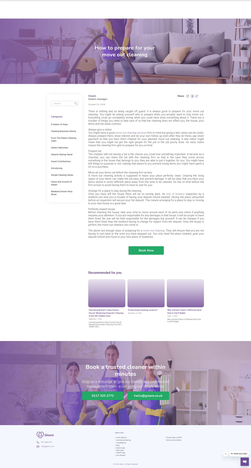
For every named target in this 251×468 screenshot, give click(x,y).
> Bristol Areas (120, 448)
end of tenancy (175, 193)
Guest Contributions (61, 161)
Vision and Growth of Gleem (61, 183)
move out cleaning (153, 230)
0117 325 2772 (103, 396)
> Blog (117, 445)
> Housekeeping (120, 443)
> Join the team (120, 455)
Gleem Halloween (59, 147)
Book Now (146, 250)
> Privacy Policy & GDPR (173, 437)
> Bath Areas (119, 450)
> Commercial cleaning (123, 440)
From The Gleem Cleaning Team (63, 139)
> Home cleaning (121, 437)
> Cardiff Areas (120, 453)
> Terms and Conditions (173, 440)
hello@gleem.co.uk (148, 396)
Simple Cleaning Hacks (62, 175)
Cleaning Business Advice (63, 131)
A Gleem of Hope (59, 124)
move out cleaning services (131, 132)
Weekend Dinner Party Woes (61, 193)
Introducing (56, 168)
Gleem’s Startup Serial (61, 154)
